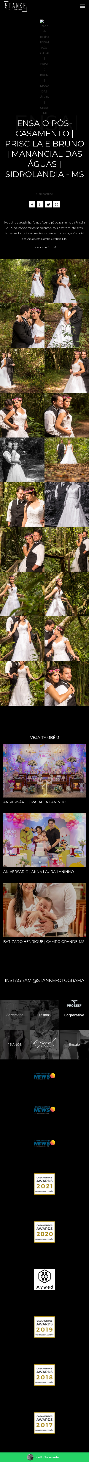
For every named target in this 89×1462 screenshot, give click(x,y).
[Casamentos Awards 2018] (44, 1374)
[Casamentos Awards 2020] (44, 1231)
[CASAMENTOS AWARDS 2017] (44, 1422)
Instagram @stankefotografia (44, 980)
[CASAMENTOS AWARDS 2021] (44, 1184)
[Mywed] (44, 1279)
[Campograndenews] (44, 1076)
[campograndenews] (44, 1109)
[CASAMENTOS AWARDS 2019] (44, 1327)
